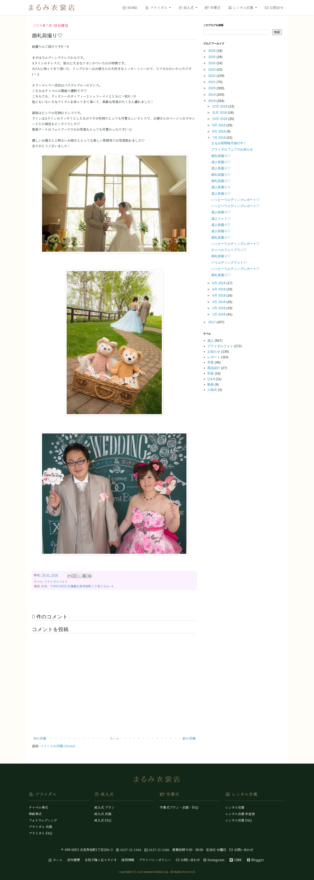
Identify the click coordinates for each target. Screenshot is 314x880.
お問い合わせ (243, 849)
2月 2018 (219, 308)
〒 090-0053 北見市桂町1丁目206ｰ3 (87, 849)
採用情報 (127, 859)
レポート (214, 357)
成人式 (189, 7)
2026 (212, 50)
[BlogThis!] (74, 576)
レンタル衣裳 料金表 (240, 813)
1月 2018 (219, 314)
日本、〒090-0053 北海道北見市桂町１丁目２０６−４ (77, 586)
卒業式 (214, 7)
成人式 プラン (104, 807)
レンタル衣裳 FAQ (238, 820)
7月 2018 (219, 137)
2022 (212, 76)
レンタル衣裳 (243, 7)
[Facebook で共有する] (84, 576)
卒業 (211, 362)
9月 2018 (219, 125)
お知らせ (214, 351)
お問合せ (276, 7)
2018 (212, 101)
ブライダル (158, 7)
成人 (211, 340)
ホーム (114, 738)
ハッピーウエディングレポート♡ (235, 200)
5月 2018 (219, 289)
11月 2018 (220, 112)
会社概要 (73, 859)
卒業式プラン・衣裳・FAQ (179, 807)
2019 (212, 94)
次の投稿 (39, 738)
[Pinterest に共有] (89, 576)
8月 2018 (219, 131)
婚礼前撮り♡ (221, 156)
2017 (212, 322)
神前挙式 (35, 813)
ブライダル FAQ (40, 833)
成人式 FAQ (102, 820)
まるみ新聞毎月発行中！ (229, 143)
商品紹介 (214, 368)
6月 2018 (219, 283)
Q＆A (211, 379)
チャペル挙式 (38, 807)
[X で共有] (79, 576)
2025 (212, 57)
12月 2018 (220, 106)
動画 (211, 384)
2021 (212, 82)
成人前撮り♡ (221, 162)
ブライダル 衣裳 (40, 826)
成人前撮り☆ (221, 187)
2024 (212, 63)
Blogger (257, 859)
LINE (237, 859)
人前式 (212, 390)
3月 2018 (219, 302)
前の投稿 (189, 738)
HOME (131, 7)
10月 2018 (220, 119)
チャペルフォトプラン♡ (229, 250)
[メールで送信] (69, 576)
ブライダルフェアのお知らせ (232, 149)
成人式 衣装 (102, 813)
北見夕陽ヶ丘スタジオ (101, 859)
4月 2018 (219, 295)
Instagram (216, 859)
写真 (211, 373)
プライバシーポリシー (155, 859)
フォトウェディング (43, 820)
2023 (212, 69)
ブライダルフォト (56, 581)
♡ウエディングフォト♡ (229, 262)
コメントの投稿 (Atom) (57, 746)
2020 (212, 88)
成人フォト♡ (221, 218)
